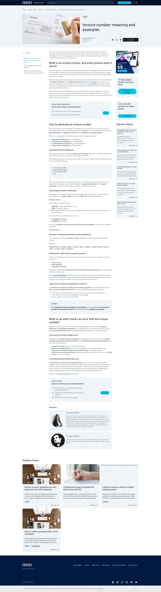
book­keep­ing (94, 82)
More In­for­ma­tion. (99, 588)
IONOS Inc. (30, 582)
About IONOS (77, 565)
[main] (80, 251)
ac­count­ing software (59, 275)
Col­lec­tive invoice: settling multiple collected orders (118, 488)
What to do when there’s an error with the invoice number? (34, 72)
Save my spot (127, 116)
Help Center (105, 565)
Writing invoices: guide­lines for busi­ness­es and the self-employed (40, 488)
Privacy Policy (133, 565)
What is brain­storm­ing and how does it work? (126, 203)
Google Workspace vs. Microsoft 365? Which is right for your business (127, 131)
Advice (85, 17)
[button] (127, 62)
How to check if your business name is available (126, 184)
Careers (86, 565)
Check (106, 113)
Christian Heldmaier (73, 436)
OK (135, 588)
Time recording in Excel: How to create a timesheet (126, 151)
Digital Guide (32, 9)
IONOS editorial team (89, 38)
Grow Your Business (51, 9)
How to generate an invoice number (32, 66)
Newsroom (95, 565)
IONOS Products (124, 3)
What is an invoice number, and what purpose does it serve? (32, 60)
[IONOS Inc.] (36, 565)
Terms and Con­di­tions (119, 565)
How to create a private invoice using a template (41, 533)
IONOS (24, 9)
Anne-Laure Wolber (72, 413)
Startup (41, 9)
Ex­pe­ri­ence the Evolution (127, 91)
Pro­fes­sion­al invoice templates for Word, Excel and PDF (78, 488)
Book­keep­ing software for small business (126, 167)
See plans (105, 393)
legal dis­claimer (64, 374)
